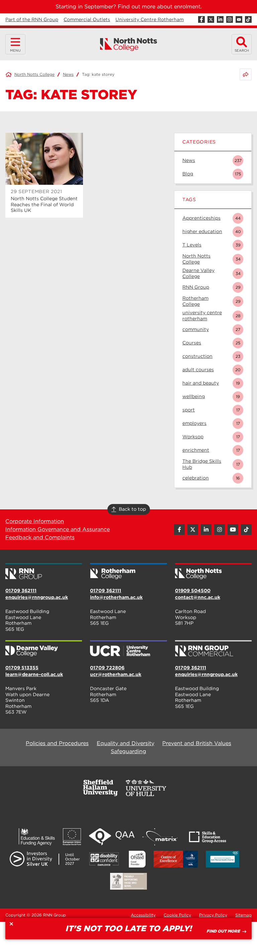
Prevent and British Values (196, 743)
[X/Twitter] (210, 19)
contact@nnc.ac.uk (197, 597)
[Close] (11, 923)
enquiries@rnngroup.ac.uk (36, 597)
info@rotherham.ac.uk (116, 597)
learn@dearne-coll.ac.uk (34, 674)
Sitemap (243, 914)
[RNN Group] (43, 571)
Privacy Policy (213, 914)
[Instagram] (229, 19)
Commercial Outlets (87, 19)
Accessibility (143, 914)
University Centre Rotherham (149, 19)
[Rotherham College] (128, 571)
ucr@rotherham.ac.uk (115, 674)
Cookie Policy (177, 914)
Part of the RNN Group (31, 19)
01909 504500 (192, 590)
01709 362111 (20, 590)
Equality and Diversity (125, 743)
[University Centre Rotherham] (128, 648)
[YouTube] (239, 19)
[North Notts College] (128, 44)
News (68, 74)
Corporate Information (34, 521)
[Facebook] (201, 19)
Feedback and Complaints (40, 537)
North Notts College (34, 74)
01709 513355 (21, 667)
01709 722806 (107, 667)
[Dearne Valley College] (43, 648)
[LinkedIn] (220, 19)
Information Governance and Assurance (57, 529)
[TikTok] (248, 19)
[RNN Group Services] (213, 648)
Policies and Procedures (57, 743)
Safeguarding (128, 751)
